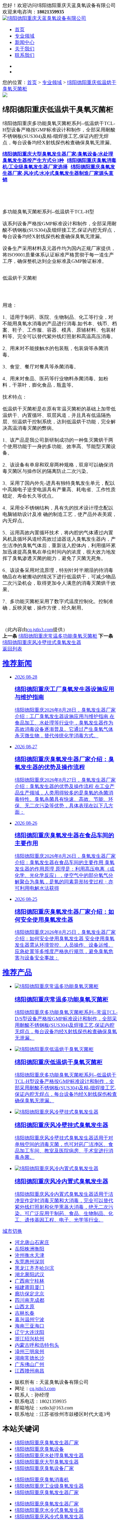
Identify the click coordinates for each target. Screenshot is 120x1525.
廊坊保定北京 (29, 1293)
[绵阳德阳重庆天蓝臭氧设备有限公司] (44, 18)
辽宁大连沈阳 (29, 1332)
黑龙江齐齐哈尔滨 (34, 1268)
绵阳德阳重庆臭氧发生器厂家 (47, 1442)
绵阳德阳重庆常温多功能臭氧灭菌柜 (57, 636)
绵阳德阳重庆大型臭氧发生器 (47, 1461)
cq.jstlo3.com (40, 629)
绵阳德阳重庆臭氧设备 (39, 1449)
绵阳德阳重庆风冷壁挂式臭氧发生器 (41, 642)
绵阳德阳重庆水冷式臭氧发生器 (49, 1510)
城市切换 (12, 1231)
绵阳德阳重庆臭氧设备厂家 (44, 1468)
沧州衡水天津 (29, 1255)
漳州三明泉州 (29, 1351)
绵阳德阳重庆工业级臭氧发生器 (49, 1486)
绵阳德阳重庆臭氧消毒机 (42, 1479)
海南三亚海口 (29, 1325)
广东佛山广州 (29, 1364)
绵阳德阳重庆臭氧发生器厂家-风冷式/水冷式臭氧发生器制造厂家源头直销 (58, 173)
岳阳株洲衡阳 (29, 1248)
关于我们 (24, 48)
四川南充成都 (29, 1300)
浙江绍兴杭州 (29, 1338)
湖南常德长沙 (29, 1358)
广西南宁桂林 (29, 1281)
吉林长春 (24, 1313)
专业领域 (24, 36)
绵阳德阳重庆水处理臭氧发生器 (49, 1455)
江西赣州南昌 (29, 1370)
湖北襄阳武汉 (29, 1274)
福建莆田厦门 (29, 1287)
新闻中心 (24, 42)
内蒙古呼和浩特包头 (37, 1345)
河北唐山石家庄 (32, 1242)
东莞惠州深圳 (29, 1261)
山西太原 (24, 1306)
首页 (20, 29)
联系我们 (24, 55)
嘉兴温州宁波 (29, 1319)
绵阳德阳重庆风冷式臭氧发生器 (49, 1516)
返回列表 (12, 648)
